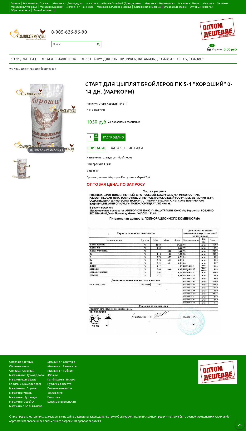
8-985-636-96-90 (69, 32)
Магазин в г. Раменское (80, 6)
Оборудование (190, 59)
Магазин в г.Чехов (188, 3)
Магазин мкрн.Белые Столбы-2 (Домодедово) (113, 3)
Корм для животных (59, 59)
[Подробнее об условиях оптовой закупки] (217, 28)
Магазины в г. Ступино (36, 3)
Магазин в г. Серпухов (215, 3)
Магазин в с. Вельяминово (160, 3)
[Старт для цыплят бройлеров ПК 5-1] (21, 168)
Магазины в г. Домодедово (26, 375)
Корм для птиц (24, 59)
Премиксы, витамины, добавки (146, 59)
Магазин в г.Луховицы (24, 6)
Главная (15, 3)
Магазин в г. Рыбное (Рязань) (114, 6)
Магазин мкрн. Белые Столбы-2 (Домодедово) (25, 381)
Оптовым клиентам (201, 6)
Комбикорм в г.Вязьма (147, 6)
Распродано (113, 137)
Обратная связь (20, 10)
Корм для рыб (105, 59)
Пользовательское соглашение (59, 390)
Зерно (86, 59)
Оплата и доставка (175, 6)
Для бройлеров (45, 68)
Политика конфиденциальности (61, 399)
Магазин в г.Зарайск (51, 6)
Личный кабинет (43, 10)
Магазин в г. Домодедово (68, 3)
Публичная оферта (59, 383)
